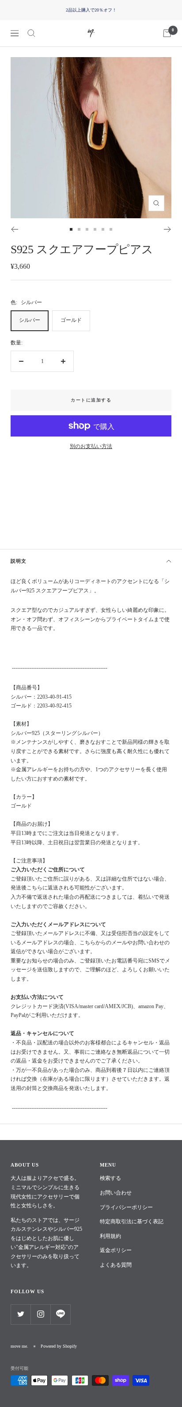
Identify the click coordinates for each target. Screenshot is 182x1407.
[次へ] (167, 229)
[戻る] (14, 229)
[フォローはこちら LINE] (60, 1314)
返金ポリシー (116, 1250)
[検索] (31, 33)
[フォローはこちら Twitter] (20, 1314)
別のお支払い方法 (91, 446)
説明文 (19, 561)
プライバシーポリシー (126, 1207)
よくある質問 (116, 1265)
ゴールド (71, 320)
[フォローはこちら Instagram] (40, 1314)
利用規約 (110, 1236)
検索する (110, 1178)
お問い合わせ (116, 1193)
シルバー (29, 320)
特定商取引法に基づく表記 (131, 1221)
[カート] (167, 33)
